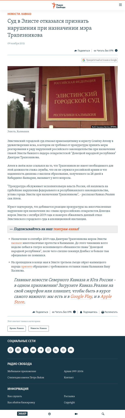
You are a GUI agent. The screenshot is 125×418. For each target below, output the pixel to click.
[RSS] (56, 350)
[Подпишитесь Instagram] (48, 350)
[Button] (82, 51)
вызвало (16, 243)
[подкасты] (49, 414)
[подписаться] (71, 350)
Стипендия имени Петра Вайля (25, 377)
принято (26, 266)
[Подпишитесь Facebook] (18, 350)
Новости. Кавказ (19, 14)
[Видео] (76, 414)
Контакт (69, 377)
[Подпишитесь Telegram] (41, 350)
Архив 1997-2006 (73, 371)
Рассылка (69, 396)
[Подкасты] (63, 350)
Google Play (81, 297)
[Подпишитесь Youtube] (33, 350)
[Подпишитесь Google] (10, 350)
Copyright (69, 402)
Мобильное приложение (21, 371)
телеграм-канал (65, 229)
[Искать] (103, 414)
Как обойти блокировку (21, 402)
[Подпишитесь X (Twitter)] (26, 350)
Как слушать (14, 396)
